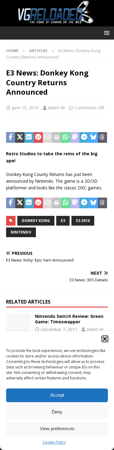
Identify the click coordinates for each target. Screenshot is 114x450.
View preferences (57, 428)
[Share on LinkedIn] (28, 137)
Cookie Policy (54, 442)
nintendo (21, 232)
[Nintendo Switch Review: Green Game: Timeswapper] (18, 323)
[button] (105, 339)
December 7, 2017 (59, 329)
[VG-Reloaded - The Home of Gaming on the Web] (57, 23)
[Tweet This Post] (19, 137)
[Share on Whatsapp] (65, 137)
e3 (63, 220)
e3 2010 (83, 220)
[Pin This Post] (38, 137)
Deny (57, 411)
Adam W (56, 108)
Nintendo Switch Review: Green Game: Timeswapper (69, 319)
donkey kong (36, 220)
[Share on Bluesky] (93, 137)
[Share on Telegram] (83, 137)
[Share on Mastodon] (74, 137)
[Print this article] (56, 137)
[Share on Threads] (102, 137)
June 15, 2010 (25, 108)
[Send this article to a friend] (47, 137)
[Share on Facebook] (10, 137)
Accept (57, 395)
